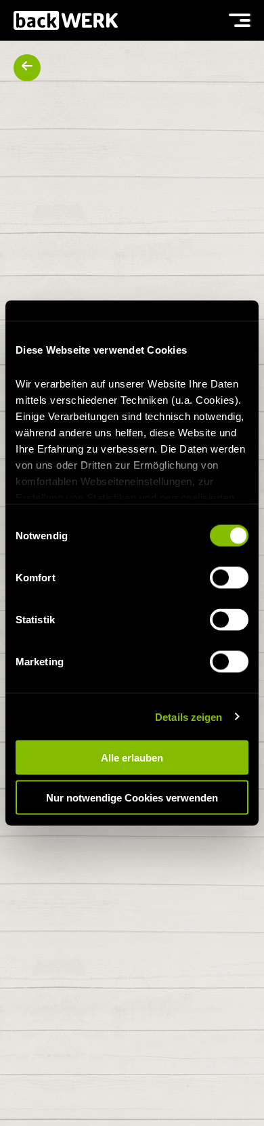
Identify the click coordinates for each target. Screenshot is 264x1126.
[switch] (229, 578)
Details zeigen (188, 716)
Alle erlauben (132, 758)
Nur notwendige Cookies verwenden (132, 797)
